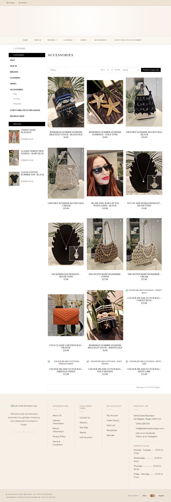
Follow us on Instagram (147, 436)
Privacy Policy (59, 436)
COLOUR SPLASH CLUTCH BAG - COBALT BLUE (144, 299)
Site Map (84, 427)
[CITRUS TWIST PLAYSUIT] (14, 136)
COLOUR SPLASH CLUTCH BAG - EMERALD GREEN (66, 370)
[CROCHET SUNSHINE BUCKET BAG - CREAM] (66, 173)
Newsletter (112, 430)
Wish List (111, 425)
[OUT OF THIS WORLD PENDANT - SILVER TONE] (144, 173)
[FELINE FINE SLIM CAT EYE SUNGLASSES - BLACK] (105, 173)
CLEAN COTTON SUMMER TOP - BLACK (32, 173)
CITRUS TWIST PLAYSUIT (28, 131)
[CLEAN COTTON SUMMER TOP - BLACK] (14, 179)
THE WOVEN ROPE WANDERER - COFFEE (105, 275)
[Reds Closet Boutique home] (24, 406)
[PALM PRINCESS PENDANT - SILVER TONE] (66, 244)
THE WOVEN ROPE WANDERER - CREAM (144, 275)
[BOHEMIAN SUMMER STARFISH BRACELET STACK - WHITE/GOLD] (105, 315)
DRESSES (14, 72)
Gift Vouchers (86, 437)
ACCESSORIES (20, 48)
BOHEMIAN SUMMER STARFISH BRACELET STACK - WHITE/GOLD (105, 346)
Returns (83, 422)
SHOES (13, 84)
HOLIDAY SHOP (17, 116)
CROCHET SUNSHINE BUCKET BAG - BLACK (144, 133)
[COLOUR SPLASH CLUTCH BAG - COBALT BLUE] (144, 291)
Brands (83, 432)
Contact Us (85, 417)
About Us (57, 415)
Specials (110, 435)
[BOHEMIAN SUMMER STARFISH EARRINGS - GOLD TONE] (105, 102)
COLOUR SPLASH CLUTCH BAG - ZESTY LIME (144, 370)
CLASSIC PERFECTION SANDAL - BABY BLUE (32, 152)
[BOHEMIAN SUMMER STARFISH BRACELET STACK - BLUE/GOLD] (66, 102)
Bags (15, 94)
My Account (112, 415)
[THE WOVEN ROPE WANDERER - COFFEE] (105, 244)
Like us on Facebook (145, 433)
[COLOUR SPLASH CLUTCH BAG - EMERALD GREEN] (66, 362)
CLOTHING (15, 78)
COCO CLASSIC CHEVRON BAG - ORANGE (66, 346)
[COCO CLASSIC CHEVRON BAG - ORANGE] (66, 315)
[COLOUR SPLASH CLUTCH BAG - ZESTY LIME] (144, 362)
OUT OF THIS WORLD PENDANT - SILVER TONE (144, 204)
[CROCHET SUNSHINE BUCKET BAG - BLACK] (144, 102)
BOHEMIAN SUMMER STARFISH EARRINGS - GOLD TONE (105, 133)
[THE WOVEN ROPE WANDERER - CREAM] (144, 244)
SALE (12, 60)
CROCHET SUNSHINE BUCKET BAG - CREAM (66, 204)
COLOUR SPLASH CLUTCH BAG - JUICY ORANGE (105, 370)
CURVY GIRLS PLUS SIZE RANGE (25, 110)
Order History (113, 420)
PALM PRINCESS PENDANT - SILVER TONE (66, 275)
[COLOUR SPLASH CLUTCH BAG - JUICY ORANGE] (105, 362)
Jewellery (16, 99)
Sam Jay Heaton (48, 497)
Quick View (66, 143)
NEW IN (13, 66)
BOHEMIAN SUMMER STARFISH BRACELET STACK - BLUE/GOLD (66, 133)
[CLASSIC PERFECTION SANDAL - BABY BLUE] (14, 158)
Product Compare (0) (151, 70)
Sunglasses (17, 104)
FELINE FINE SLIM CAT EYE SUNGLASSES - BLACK (105, 204)
